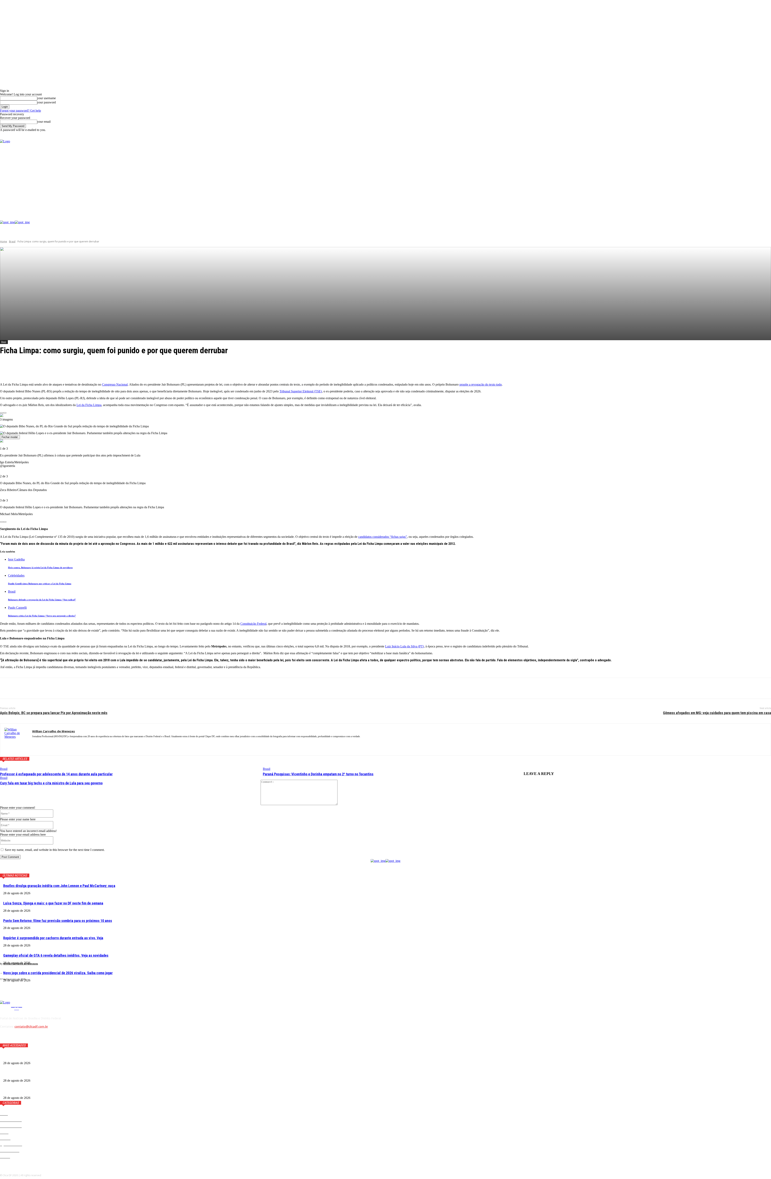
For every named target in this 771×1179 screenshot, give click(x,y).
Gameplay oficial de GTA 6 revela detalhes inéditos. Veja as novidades (55, 955)
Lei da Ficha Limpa (88, 405)
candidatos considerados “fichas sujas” (382, 536)
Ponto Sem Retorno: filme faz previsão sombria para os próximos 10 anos (57, 921)
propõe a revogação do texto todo (480, 384)
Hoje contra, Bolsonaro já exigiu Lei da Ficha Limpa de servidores (40, 567)
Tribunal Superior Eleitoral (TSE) (300, 391)
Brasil (12, 241)
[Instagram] (643, 175)
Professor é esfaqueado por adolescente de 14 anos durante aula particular (56, 774)
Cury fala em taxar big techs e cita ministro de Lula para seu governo (51, 783)
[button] (768, 135)
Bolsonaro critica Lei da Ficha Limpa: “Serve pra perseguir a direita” (42, 616)
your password (46, 102)
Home (3, 241)
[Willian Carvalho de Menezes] (16, 739)
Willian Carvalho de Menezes (20, 963)
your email (44, 121)
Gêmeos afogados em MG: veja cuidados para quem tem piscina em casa (717, 713)
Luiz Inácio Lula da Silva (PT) (404, 646)
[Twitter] (649, 175)
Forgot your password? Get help (20, 110)
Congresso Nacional (115, 384)
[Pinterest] (35, 688)
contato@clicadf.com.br (31, 1026)
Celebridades (16, 575)
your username (46, 98)
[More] (96, 369)
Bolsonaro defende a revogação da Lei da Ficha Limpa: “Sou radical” (42, 599)
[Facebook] (637, 175)
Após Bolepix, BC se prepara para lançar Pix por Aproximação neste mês (53, 713)
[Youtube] (655, 175)
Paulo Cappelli (17, 607)
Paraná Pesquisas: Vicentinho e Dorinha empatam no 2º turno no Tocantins (318, 774)
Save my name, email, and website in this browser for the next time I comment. (55, 849)
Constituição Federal (253, 623)
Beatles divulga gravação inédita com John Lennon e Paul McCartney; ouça (59, 886)
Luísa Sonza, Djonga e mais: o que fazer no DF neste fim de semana (53, 903)
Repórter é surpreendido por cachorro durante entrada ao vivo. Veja (53, 938)
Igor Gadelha (16, 559)
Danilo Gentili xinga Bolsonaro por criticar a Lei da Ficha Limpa (39, 583)
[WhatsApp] (50, 688)
